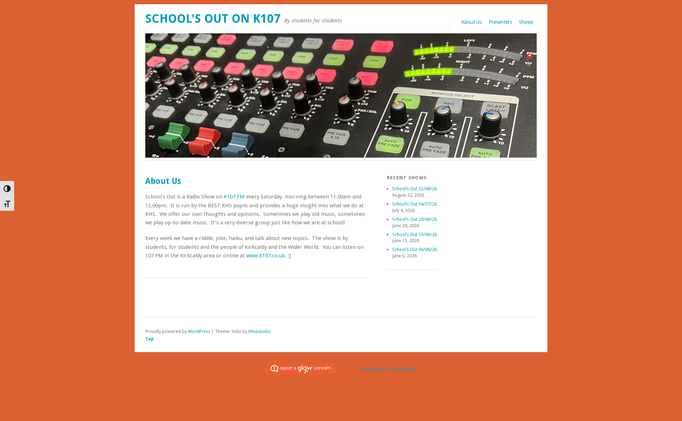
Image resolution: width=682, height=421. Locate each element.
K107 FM (234, 196)
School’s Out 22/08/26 (414, 188)
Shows (526, 22)
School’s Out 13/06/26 (414, 234)
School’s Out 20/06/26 (414, 219)
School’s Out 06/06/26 (414, 249)
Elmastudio (259, 331)
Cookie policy (372, 369)
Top (149, 338)
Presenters (500, 22)
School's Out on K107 (213, 19)
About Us (471, 22)
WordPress (199, 331)
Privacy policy (402, 369)
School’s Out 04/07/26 (414, 204)
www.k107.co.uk (265, 255)
